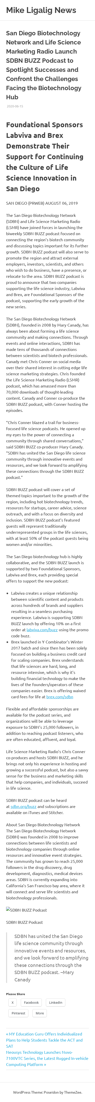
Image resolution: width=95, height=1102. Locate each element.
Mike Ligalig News (41, 10)
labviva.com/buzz (42, 629)
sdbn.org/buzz (23, 806)
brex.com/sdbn (59, 696)
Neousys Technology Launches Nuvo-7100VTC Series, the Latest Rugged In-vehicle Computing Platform (47, 1058)
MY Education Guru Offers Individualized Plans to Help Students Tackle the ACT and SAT (44, 1039)
